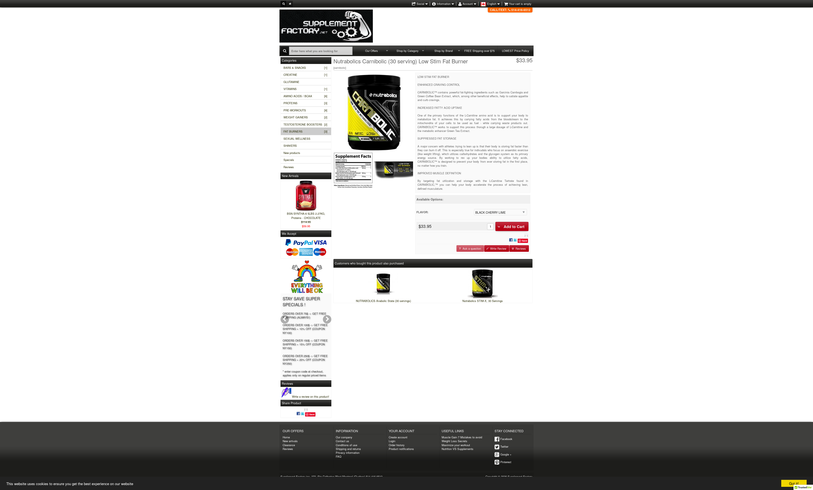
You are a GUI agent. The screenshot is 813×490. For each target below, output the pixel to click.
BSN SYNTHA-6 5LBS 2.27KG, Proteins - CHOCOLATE (306, 216)
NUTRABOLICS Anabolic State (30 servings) (383, 301)
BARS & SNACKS (305, 68)
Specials (288, 160)
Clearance (289, 445)
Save (524, 240)
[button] (511, 226)
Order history (397, 445)
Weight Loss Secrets (454, 441)
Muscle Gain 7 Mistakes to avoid (462, 437)
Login (392, 441)
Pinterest (505, 462)
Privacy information (347, 453)
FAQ (338, 456)
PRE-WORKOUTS (305, 110)
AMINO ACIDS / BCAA (305, 96)
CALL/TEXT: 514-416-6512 (510, 10)
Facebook (506, 439)
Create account (398, 437)
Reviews (288, 167)
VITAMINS (305, 89)
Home (286, 437)
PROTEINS (305, 103)
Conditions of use (346, 445)
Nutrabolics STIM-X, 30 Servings (482, 301)
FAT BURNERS (305, 131)
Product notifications (401, 449)
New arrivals (290, 441)
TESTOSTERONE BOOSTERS (305, 124)
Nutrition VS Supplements (457, 449)
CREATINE (305, 75)
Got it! (794, 483)
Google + (506, 454)
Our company (344, 437)
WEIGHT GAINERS (305, 117)
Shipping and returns (348, 449)
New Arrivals (290, 176)
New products (291, 153)
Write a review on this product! (310, 396)
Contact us (342, 441)
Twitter (504, 446)
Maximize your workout (456, 445)
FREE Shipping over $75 (479, 51)
